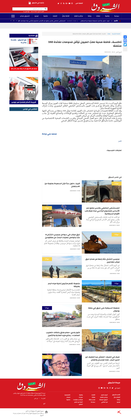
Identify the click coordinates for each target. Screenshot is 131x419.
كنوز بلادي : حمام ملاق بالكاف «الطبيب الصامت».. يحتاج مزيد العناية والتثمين (63, 334)
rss (64, 3)
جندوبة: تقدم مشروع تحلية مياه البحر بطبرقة (64, 285)
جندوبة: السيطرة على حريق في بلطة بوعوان (104, 309)
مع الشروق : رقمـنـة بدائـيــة (18, 41)
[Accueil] (30, 386)
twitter (58, 3)
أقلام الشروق (116, 395)
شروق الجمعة (103, 400)
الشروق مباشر (25, 16)
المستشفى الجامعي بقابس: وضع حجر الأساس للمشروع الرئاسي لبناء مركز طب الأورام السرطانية (55, 21)
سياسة (116, 16)
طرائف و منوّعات (78, 400)
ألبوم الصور (104, 395)
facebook (61, 3)
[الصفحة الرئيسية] (106, 6)
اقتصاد (55, 16)
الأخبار (116, 20)
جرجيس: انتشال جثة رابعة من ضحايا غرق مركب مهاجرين (102, 260)
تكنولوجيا (67, 395)
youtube (69, 3)
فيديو (37, 16)
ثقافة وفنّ (65, 16)
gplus (66, 3)
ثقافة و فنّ (117, 397)
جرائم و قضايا (78, 16)
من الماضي (104, 402)
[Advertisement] (23, 140)
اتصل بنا (25, 11)
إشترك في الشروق (38, 3)
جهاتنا (98, 16)
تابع (44, 403)
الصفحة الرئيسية (116, 34)
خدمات (68, 397)
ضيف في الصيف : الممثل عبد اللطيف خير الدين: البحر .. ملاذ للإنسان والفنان (102, 358)
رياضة (89, 16)
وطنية (107, 16)
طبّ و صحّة (92, 400)
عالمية (45, 16)
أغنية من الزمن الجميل (78, 403)
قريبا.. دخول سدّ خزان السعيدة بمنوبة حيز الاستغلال (62, 185)
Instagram (72, 3)
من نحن (36, 398)
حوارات (81, 397)
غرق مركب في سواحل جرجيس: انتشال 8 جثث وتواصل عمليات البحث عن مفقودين (62, 236)
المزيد (13, 16)
